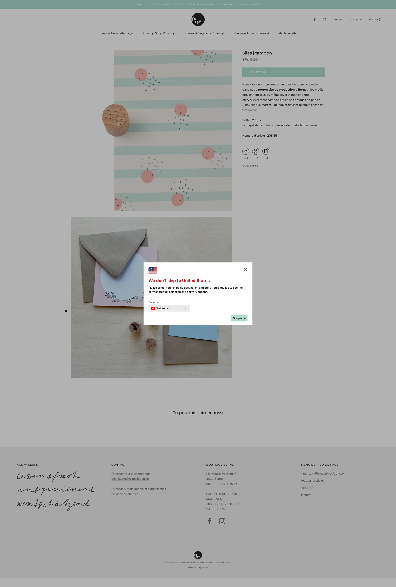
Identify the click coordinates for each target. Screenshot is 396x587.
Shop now (239, 318)
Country (153, 302)
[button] (245, 270)
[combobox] (161, 308)
